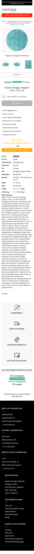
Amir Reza (6, 436)
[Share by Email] (10, 297)
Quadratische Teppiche (14, 487)
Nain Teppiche (11, 490)
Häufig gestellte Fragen (14, 508)
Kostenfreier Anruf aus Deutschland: (17, 394)
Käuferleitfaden (11, 514)
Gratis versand (7, 114)
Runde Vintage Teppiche (15, 481)
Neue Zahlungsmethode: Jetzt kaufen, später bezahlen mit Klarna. (17, 2)
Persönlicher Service (10, 128)
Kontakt (8, 530)
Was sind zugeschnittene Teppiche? (17, 150)
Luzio (4, 458)
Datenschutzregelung (14, 539)
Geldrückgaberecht (9, 111)
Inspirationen (10, 511)
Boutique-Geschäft (9, 135)
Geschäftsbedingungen (14, 541)
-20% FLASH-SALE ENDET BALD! (17, 15)
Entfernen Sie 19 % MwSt (11, 121)
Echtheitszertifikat (9, 124)
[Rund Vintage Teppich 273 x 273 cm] (6, 64)
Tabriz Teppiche (11, 493)
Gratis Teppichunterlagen (12, 117)
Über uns (8, 505)
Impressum (9, 536)
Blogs (7, 517)
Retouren (9, 533)
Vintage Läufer (11, 484)
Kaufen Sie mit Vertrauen (11, 131)
